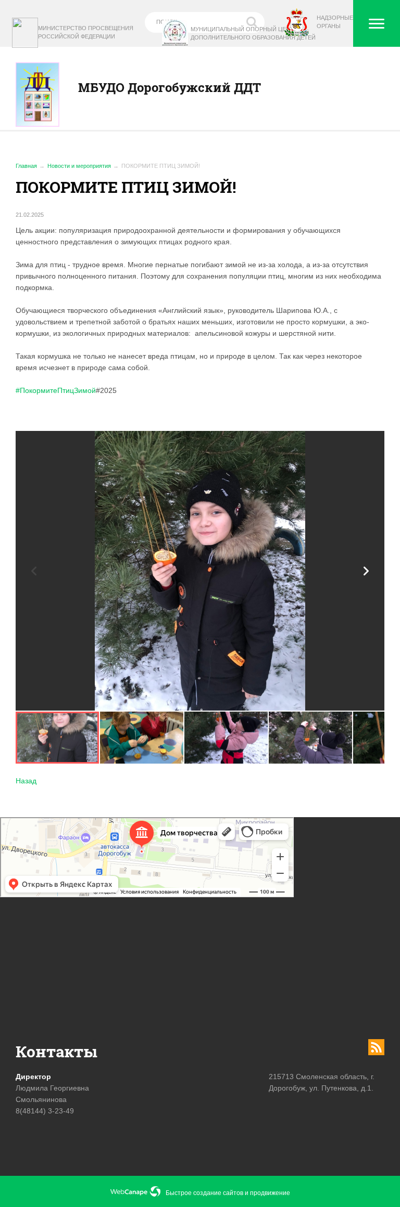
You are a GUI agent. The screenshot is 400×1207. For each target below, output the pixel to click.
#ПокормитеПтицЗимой (56, 390)
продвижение (270, 1193)
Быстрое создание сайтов (204, 1193)
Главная (26, 166)
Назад (26, 781)
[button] (366, 571)
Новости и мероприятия (79, 166)
